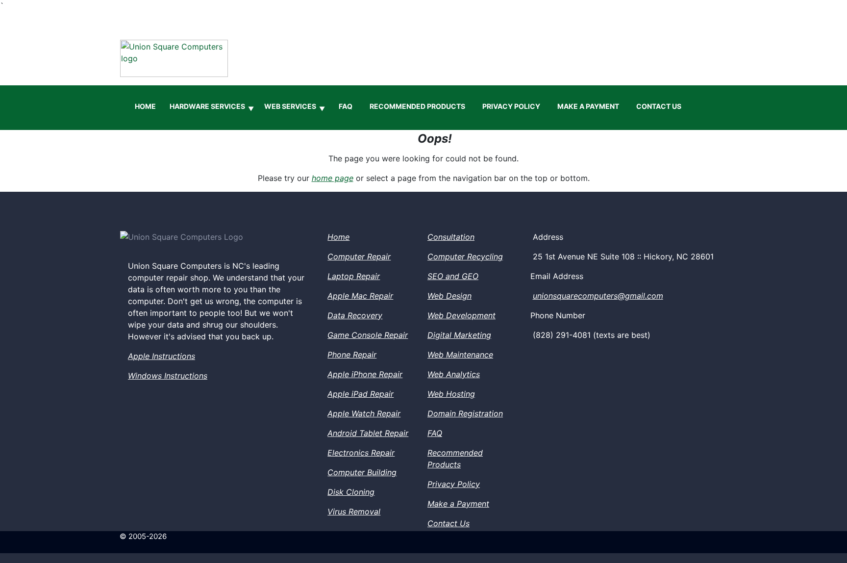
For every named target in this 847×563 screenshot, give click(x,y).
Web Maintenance (460, 354)
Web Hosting (451, 394)
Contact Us (658, 106)
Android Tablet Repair (367, 433)
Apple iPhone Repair (364, 374)
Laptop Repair (353, 276)
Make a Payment (588, 106)
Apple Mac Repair (360, 296)
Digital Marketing (459, 335)
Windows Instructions (167, 376)
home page (332, 178)
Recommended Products (417, 106)
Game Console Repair (367, 335)
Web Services (294, 107)
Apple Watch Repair (363, 413)
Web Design (449, 296)
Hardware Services (212, 107)
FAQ (345, 106)
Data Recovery (354, 315)
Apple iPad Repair (360, 394)
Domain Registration (465, 413)
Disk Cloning (350, 492)
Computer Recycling (465, 256)
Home (145, 106)
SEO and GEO (452, 276)
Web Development (461, 315)
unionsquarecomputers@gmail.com (598, 296)
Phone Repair (351, 354)
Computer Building (362, 472)
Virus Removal (353, 511)
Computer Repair (359, 256)
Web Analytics (453, 374)
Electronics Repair (361, 453)
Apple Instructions (161, 356)
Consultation (450, 237)
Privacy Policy (511, 106)
